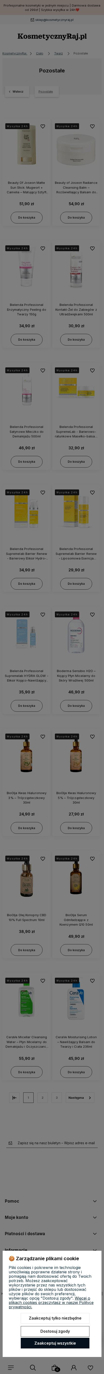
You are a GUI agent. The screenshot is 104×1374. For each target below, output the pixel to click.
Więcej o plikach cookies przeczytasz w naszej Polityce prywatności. (51, 1302)
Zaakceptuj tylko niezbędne (55, 1318)
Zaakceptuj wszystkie (55, 1343)
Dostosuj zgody (55, 1331)
